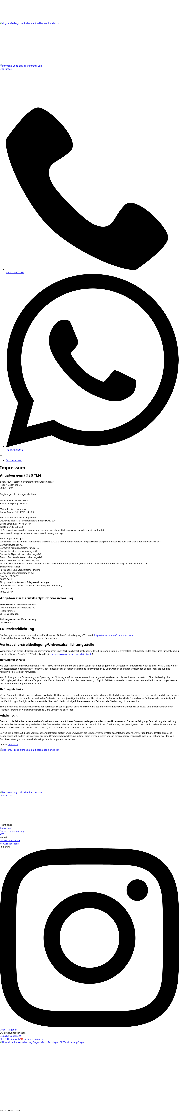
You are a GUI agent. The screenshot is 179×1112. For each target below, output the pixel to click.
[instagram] (89, 1026)
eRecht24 (13, 744)
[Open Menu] (1, 455)
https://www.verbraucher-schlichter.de (71, 654)
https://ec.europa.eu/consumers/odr (113, 635)
